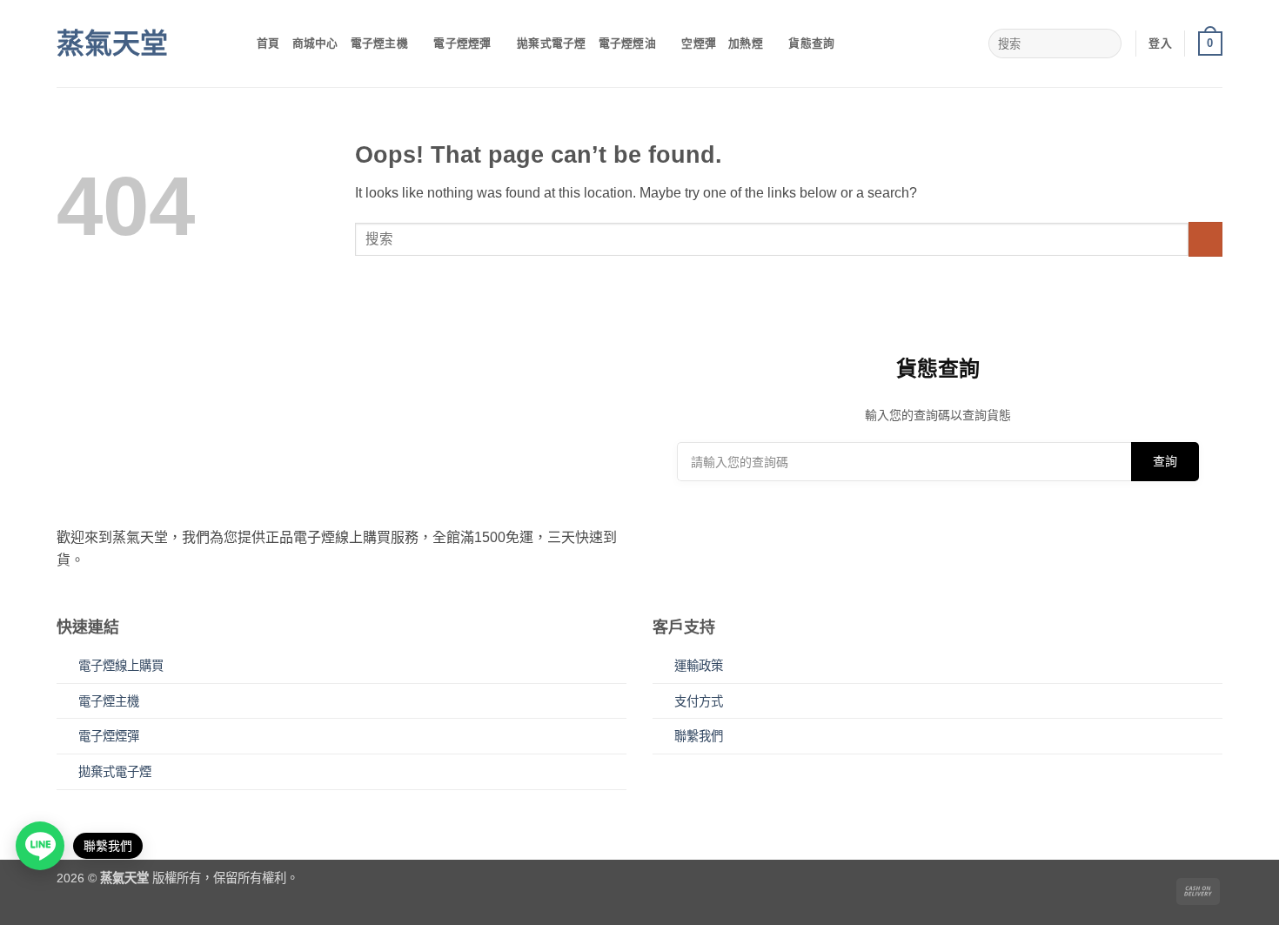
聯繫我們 (698, 736)
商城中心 (315, 43)
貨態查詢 (811, 43)
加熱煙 (745, 43)
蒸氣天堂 (112, 43)
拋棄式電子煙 (551, 43)
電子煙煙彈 (462, 43)
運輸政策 (698, 666)
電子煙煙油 (627, 43)
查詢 (1165, 461)
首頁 (268, 43)
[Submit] (1104, 43)
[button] (1160, 43)
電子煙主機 (379, 43)
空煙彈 (698, 43)
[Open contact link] (40, 845)
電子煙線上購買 (121, 666)
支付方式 (698, 701)
